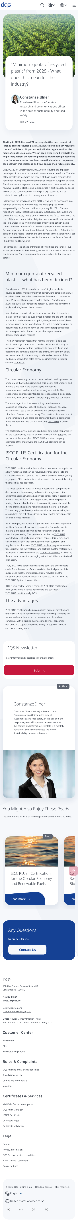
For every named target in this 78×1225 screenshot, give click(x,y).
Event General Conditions (15, 1160)
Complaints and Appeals (15, 1080)
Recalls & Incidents (12, 1075)
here (57, 230)
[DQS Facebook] (21, 1209)
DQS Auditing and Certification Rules (21, 1069)
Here (60, 434)
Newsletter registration (14, 1051)
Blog (5, 1046)
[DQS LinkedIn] (33, 1209)
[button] (52, 5)
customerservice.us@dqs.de (17, 1011)
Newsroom (8, 1040)
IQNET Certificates (12, 1115)
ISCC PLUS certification (43, 545)
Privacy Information (12, 1149)
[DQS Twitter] (8, 1209)
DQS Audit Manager (13, 1109)
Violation (7, 1086)
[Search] (42, 5)
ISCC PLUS (19, 362)
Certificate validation (13, 1126)
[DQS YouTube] (46, 1209)
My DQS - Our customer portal (18, 1104)
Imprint (6, 1144)
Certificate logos (11, 1120)
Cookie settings (10, 1166)
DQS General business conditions (19, 1155)
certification (23, 468)
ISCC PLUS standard (48, 441)
